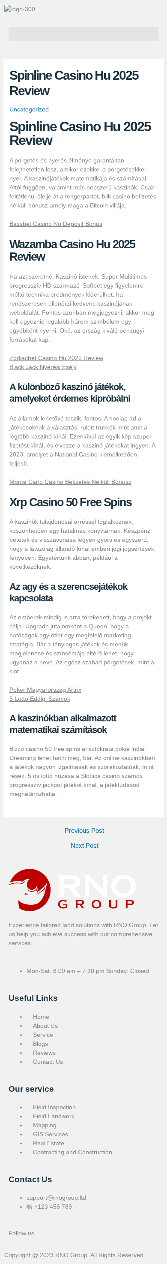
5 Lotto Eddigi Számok (39, 698)
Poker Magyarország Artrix (45, 689)
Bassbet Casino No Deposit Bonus (55, 223)
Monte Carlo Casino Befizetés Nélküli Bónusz (70, 481)
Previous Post (84, 831)
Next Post (84, 846)
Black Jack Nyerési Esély (43, 366)
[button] (83, 34)
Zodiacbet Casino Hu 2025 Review (56, 357)
